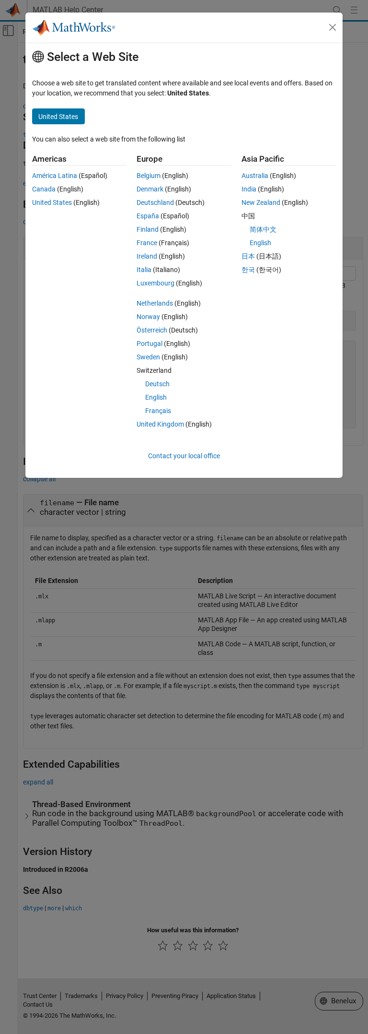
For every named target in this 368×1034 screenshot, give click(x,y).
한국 (248, 269)
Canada (44, 189)
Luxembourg (155, 283)
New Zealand (261, 202)
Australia (255, 175)
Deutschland (155, 202)
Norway (148, 317)
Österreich (152, 330)
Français (158, 411)
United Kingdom (160, 424)
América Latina (54, 175)
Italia (144, 269)
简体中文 (263, 229)
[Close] (332, 27)
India (249, 189)
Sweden (148, 357)
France (147, 243)
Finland (148, 229)
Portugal (149, 343)
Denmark (150, 189)
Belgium (149, 175)
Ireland (147, 256)
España (148, 216)
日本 (248, 256)
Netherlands (155, 303)
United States (52, 202)
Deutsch (157, 384)
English (156, 397)
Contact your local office (184, 456)
